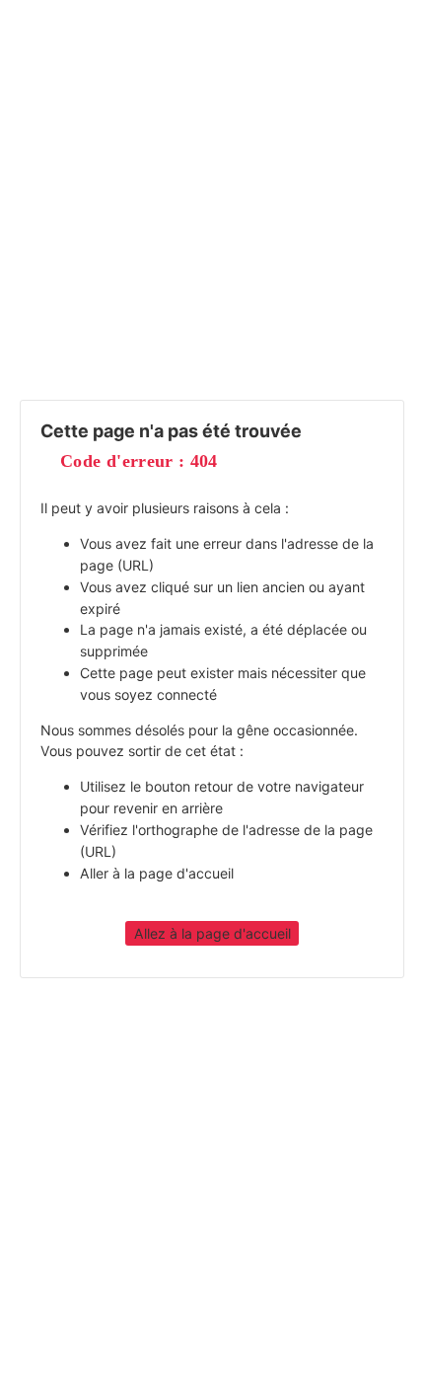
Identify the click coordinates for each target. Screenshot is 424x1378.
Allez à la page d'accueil (212, 933)
